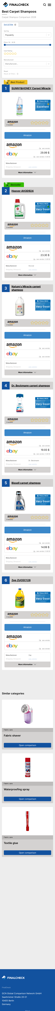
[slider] (5, 45)
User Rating (8, 51)
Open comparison (27, 745)
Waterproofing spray (17, 789)
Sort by (6, 31)
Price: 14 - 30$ (9, 42)
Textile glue (11, 843)
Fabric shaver (12, 735)
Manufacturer (9, 60)
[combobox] (5, 64)
